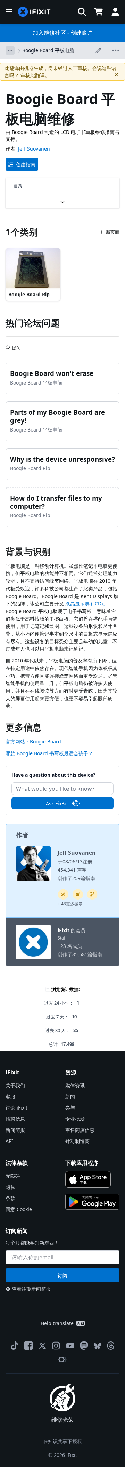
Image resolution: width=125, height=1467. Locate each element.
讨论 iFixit (16, 1107)
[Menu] (9, 12)
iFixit (63, 930)
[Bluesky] (97, 1345)
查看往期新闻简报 (31, 1288)
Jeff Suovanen (34, 148)
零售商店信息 (79, 1130)
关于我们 (15, 1085)
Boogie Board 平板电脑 (48, 50)
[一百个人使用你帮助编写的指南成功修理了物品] (63, 894)
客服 (10, 1096)
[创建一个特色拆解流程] (77, 894)
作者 (22, 835)
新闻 (70, 1096)
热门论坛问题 (33, 322)
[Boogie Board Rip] (33, 268)
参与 (70, 1107)
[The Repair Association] (62, 1359)
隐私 (10, 1187)
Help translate (57, 1323)
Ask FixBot (57, 803)
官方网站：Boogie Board (33, 741)
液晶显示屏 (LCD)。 (86, 603)
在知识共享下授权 (62, 1441)
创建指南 (25, 164)
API (9, 1141)
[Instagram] (56, 1345)
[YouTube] (70, 1345)
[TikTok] (14, 1345)
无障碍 (13, 1175)
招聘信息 (15, 1118)
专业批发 (75, 1118)
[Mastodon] (84, 1345)
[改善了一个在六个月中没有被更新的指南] (92, 894)
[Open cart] (99, 12)
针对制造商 (77, 1141)
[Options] (10, 50)
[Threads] (111, 1345)
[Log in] (115, 12)
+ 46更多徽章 (70, 904)
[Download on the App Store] (88, 1179)
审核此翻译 (32, 75)
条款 (10, 1198)
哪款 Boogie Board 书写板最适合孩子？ (49, 753)
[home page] (34, 12)
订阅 (62, 1275)
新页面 (112, 232)
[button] (82, 12)
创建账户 (81, 33)
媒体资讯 (75, 1085)
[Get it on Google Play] (92, 1201)
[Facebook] (28, 1345)
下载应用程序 (82, 1163)
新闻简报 (15, 1130)
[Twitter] (42, 1345)
